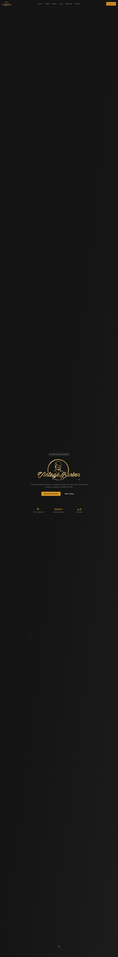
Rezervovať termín (51, 494)
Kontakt (77, 3)
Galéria (54, 3)
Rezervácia (68, 3)
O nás (61, 3)
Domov (40, 3)
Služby (47, 3)
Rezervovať (111, 3)
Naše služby (69, 494)
